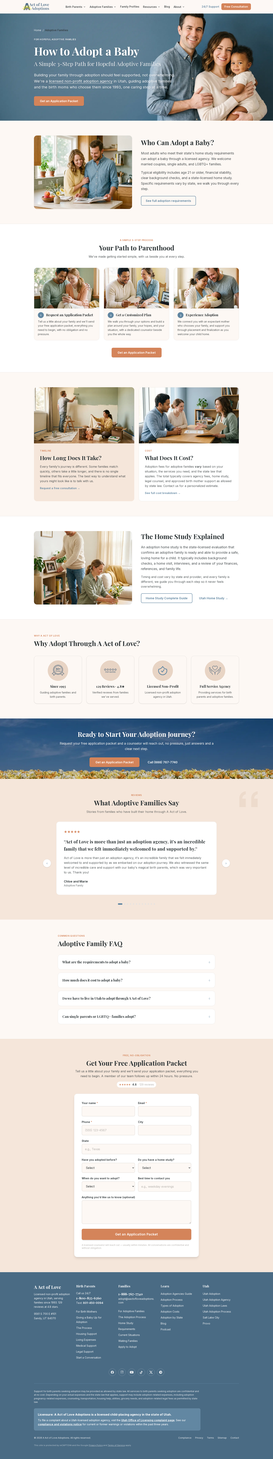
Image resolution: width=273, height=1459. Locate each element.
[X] (151, 1372)
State (85, 1140)
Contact (234, 1437)
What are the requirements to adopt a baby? (136, 962)
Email (142, 1103)
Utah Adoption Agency (216, 1299)
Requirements (126, 1329)
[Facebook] (112, 1372)
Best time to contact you (154, 1178)
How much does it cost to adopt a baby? (136, 980)
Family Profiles (129, 6)
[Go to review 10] (148, 904)
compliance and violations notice (60, 1424)
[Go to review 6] (136, 904)
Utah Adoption (211, 1293)
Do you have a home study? (156, 1159)
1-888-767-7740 (130, 1294)
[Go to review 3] (127, 904)
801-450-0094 (93, 1302)
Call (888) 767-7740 (163, 762)
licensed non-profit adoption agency (81, 81)
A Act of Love (47, 1287)
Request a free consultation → (60, 488)
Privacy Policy (96, 1445)
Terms (210, 1437)
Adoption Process (172, 1299)
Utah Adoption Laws (215, 1305)
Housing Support (86, 1333)
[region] (136, 859)
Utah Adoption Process (217, 1311)
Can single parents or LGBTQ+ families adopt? (136, 1017)
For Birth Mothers (86, 1311)
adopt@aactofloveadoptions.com (136, 1300)
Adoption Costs (170, 1311)
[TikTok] (141, 1372)
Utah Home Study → (213, 598)
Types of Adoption (172, 1305)
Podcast (166, 1329)
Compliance (184, 1437)
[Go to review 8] (142, 904)
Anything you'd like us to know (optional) (108, 1197)
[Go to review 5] (133, 904)
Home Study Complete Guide (167, 598)
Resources (150, 6)
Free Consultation (236, 6)
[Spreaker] (160, 1372)
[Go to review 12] (154, 904)
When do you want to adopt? (100, 1178)
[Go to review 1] (120, 904)
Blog (167, 6)
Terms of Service (116, 1445)
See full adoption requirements (168, 201)
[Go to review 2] (124, 904)
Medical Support (86, 1345)
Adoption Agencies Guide (176, 1293)
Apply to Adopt (127, 1346)
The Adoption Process (132, 1317)
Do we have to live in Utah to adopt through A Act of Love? (136, 998)
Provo (206, 1323)
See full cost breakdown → (163, 493)
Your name (90, 1103)
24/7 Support (210, 6)
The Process (84, 1327)
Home (37, 30)
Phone (87, 1121)
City (140, 1121)
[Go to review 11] (151, 904)
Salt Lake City (211, 1317)
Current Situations (129, 1334)
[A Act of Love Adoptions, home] (35, 6)
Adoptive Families (101, 6)
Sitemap (222, 1437)
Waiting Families (128, 1340)
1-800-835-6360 (88, 1298)
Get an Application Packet (59, 101)
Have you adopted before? (99, 1159)
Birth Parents (74, 6)
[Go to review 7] (139, 904)
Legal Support (84, 1351)
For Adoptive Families (131, 1311)
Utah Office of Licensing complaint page (148, 1420)
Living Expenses (86, 1339)
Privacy (199, 1437)
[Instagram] (122, 1372)
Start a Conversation (88, 1357)
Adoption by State (172, 1317)
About (177, 6)
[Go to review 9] (145, 904)
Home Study (125, 1323)
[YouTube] (131, 1372)
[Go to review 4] (130, 904)
